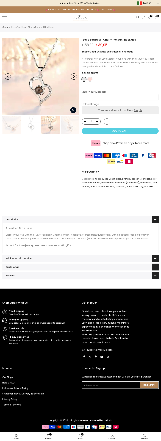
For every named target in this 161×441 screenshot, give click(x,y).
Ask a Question (90, 171)
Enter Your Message (94, 92)
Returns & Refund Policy (15, 388)
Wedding (149, 186)
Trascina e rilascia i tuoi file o (120, 110)
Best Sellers (115, 178)
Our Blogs (7, 377)
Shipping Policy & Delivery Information (23, 393)
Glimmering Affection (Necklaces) (120, 182)
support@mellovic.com (100, 349)
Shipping (101, 51)
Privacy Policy (9, 399)
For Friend (147, 178)
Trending (120, 186)
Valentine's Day (134, 186)
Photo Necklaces (100, 186)
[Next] (74, 76)
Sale (112, 186)
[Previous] (8, 76)
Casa (5, 27)
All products (101, 178)
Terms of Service (11, 404)
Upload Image (90, 104)
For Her (96, 182)
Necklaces (146, 182)
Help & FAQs (9, 382)
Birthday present (131, 178)
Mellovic (108, 420)
